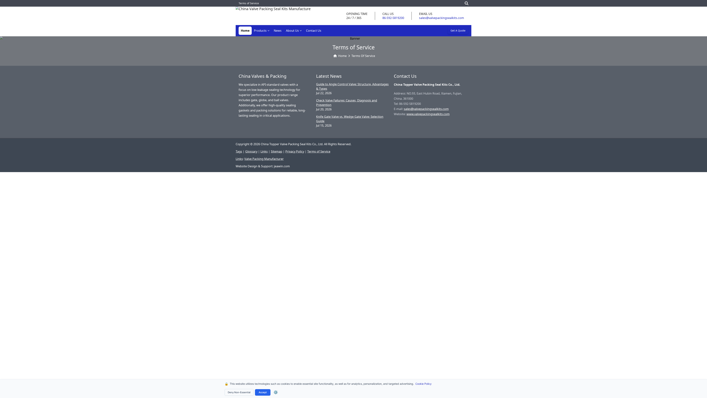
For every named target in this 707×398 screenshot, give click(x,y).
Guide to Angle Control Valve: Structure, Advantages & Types (352, 86)
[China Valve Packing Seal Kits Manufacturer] (273, 16)
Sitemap (276, 151)
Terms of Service (363, 56)
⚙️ (275, 392)
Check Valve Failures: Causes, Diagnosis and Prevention (346, 102)
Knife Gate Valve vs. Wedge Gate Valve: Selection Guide (349, 119)
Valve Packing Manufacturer (264, 159)
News (278, 31)
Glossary (251, 151)
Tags (239, 151)
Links (264, 151)
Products (260, 31)
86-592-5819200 (393, 18)
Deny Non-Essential (239, 392)
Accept (263, 392)
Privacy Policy (294, 151)
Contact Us (313, 31)
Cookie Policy (423, 383)
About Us (292, 31)
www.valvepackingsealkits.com (428, 114)
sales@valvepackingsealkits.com (441, 18)
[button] (269, 31)
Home (245, 31)
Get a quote (458, 30)
